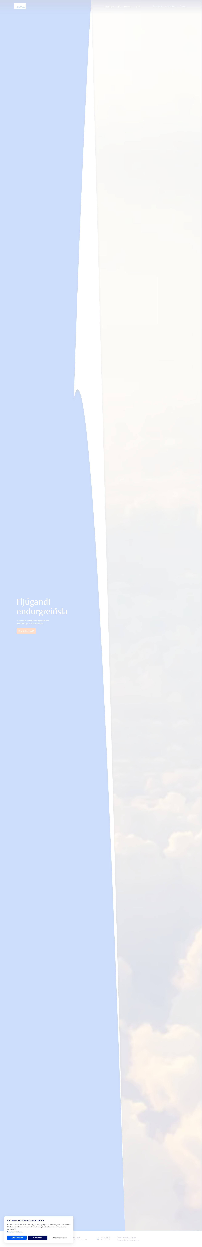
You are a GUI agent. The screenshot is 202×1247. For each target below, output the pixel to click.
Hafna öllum (37, 1238)
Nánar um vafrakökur (14, 1232)
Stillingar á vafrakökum (60, 1237)
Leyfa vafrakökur (17, 1238)
